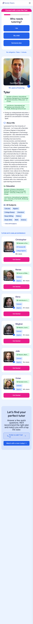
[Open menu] (30, 3)
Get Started (16, 259)
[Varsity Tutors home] (8, 3)
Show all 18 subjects (11, 223)
